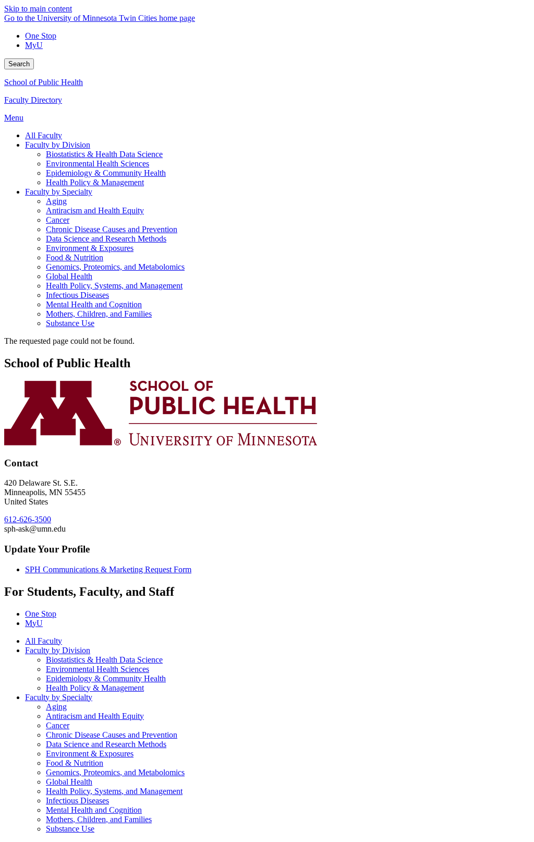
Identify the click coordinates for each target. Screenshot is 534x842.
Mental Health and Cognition (94, 809)
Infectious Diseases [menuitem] (77, 295)
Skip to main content (38, 8)
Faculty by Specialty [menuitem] (58, 191)
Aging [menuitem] (56, 201)
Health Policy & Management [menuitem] (95, 182)
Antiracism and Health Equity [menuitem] (95, 210)
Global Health (69, 781)
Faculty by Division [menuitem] (57, 144)
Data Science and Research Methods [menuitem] (106, 238)
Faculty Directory (33, 99)
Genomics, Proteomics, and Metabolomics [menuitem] (115, 266)
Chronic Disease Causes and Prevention (111, 734)
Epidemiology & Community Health (106, 678)
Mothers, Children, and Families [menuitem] (99, 313)
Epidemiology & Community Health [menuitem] (106, 173)
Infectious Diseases (77, 800)
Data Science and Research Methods (106, 744)
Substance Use (70, 828)
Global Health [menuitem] (69, 276)
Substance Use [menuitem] (70, 323)
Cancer (57, 725)
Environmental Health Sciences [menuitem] (97, 163)
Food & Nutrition (74, 763)
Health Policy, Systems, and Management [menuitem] (114, 285)
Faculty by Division (57, 650)
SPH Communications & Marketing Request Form (108, 569)
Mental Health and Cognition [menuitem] (94, 304)
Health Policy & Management (95, 687)
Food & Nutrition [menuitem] (74, 257)
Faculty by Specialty (58, 697)
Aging (56, 706)
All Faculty (43, 640)
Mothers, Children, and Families (99, 819)
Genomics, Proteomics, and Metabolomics (115, 772)
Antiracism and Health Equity (95, 716)
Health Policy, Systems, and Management (114, 791)
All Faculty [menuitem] (43, 135)
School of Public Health (43, 82)
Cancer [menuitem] (57, 219)
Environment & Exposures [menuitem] (90, 248)
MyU (34, 45)
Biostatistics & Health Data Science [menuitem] (104, 154)
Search (19, 64)
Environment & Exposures (90, 753)
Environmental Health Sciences (97, 669)
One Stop (40, 35)
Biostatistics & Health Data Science (104, 659)
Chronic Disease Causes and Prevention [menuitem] (111, 229)
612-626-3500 (27, 519)
